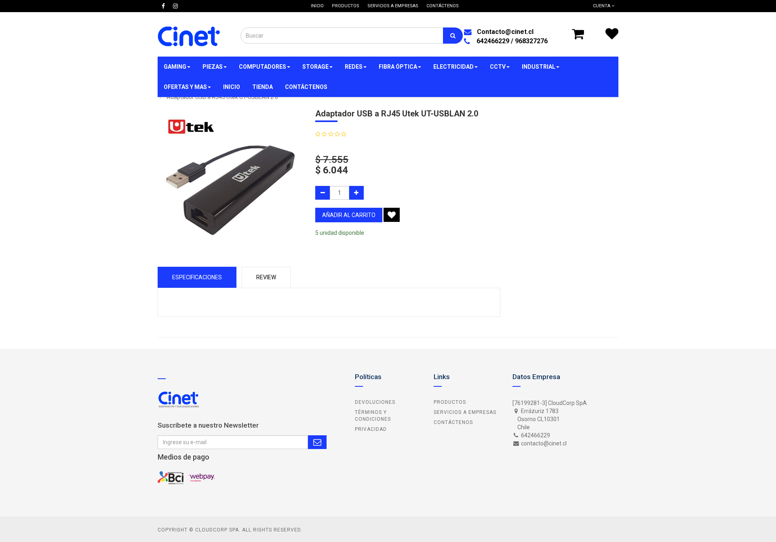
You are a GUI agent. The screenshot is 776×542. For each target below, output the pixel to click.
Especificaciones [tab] (197, 277)
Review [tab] (266, 277)
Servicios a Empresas (465, 412)
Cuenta (602, 5)
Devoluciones (375, 402)
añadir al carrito (348, 215)
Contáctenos (453, 422)
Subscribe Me (317, 442)
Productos (450, 402)
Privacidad (371, 429)
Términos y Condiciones (373, 415)
